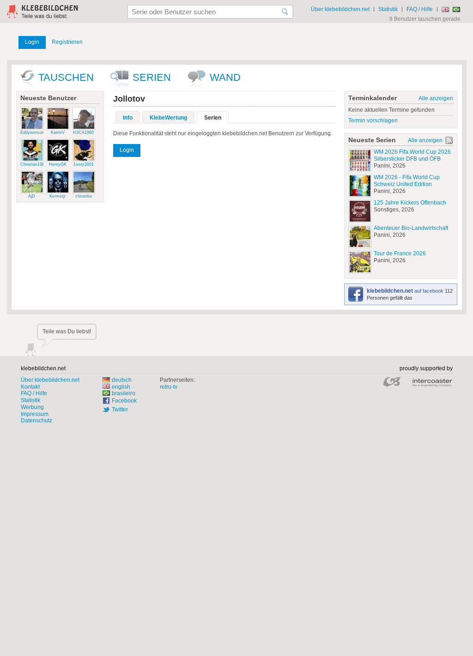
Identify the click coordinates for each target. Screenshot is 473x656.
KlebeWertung (168, 117)
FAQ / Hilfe (419, 9)
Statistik (388, 9)
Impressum (35, 414)
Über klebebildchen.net (340, 9)
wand (225, 77)
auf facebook (406, 291)
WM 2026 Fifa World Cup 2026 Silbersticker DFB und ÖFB (412, 155)
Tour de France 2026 (400, 253)
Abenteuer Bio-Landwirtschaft (411, 228)
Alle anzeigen (435, 98)
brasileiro (123, 393)
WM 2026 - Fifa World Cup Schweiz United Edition (407, 180)
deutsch (122, 380)
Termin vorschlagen (373, 120)
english (121, 387)
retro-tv (168, 387)
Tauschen (66, 77)
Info (128, 117)
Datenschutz (36, 420)
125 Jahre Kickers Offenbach (410, 202)
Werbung (32, 407)
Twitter (120, 409)
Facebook (124, 400)
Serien (152, 77)
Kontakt (30, 387)
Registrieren (67, 42)
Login (32, 42)
